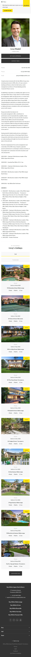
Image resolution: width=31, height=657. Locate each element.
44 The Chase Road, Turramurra (15, 380)
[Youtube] (20, 620)
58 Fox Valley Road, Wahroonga (15, 349)
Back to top (16, 641)
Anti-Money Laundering (15, 653)
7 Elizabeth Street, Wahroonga (15, 410)
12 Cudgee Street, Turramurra (15, 441)
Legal (15, 648)
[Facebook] (10, 620)
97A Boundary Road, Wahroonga (15, 288)
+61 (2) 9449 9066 (25, 71)
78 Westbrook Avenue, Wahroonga (15, 533)
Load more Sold (15, 573)
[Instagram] (13, 620)
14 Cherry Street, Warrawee (15, 318)
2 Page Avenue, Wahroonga (15, 502)
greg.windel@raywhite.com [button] (23, 75)
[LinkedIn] (17, 620)
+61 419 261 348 (25, 67)
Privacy (15, 646)
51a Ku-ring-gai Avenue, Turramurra (15, 564)
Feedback (15, 651)
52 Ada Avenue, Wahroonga (15, 472)
